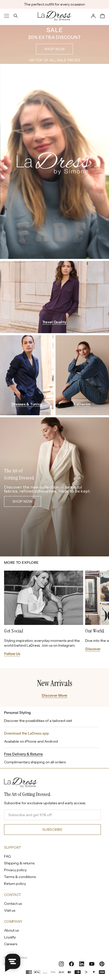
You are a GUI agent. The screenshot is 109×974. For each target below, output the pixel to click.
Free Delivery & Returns (23, 754)
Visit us (9, 910)
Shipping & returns (19, 863)
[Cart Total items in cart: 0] (102, 16)
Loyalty (10, 937)
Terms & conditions (20, 876)
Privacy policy (15, 870)
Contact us (13, 903)
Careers (10, 944)
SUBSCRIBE (52, 829)
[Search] (15, 16)
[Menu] (6, 16)
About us (11, 930)
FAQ (7, 856)
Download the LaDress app (26, 733)
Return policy (15, 883)
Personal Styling (17, 712)
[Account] (93, 16)
